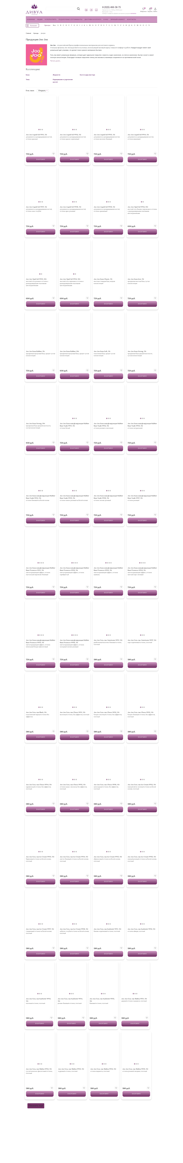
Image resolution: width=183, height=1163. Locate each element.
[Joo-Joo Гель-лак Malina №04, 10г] (104, 1050)
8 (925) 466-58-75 (111, 7)
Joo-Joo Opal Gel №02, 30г (138, 207)
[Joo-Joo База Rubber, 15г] (40, 332)
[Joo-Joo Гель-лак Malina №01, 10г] (135, 980)
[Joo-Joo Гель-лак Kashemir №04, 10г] (71, 980)
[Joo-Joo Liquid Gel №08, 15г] (74, 187)
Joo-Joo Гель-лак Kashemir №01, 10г (107, 929)
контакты (133, 13)
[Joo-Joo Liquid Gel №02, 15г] (74, 115)
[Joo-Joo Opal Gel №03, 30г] (40, 259)
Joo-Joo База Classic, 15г (103, 279)
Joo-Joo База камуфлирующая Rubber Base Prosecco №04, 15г (142, 569)
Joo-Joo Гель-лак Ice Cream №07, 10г (40, 929)
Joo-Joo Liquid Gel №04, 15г (138, 135)
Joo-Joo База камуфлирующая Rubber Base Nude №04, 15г (40, 497)
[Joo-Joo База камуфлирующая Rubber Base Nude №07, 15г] (142, 476)
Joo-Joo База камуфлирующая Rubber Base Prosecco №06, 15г (74, 641)
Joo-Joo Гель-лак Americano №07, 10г (142, 640)
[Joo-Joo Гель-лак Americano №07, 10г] (142, 620)
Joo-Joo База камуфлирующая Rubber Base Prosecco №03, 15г (108, 569)
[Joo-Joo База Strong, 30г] (40, 404)
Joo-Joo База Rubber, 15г (35, 351)
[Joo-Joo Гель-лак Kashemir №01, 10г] (108, 909)
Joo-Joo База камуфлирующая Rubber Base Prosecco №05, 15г (40, 641)
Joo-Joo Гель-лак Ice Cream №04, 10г (74, 857)
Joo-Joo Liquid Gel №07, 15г (36, 207)
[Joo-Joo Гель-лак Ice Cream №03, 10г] (40, 837)
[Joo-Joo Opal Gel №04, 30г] (74, 259)
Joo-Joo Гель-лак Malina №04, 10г (103, 1069)
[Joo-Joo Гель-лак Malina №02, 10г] (40, 1050)
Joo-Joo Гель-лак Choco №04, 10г (39, 785)
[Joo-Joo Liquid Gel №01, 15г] (40, 115)
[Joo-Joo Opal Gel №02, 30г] (142, 187)
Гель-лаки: (30, 91)
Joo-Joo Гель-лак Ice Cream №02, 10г (142, 785)
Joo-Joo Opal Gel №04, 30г (70, 279)
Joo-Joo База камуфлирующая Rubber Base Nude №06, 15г (108, 497)
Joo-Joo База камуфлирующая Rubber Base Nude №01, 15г (74, 425)
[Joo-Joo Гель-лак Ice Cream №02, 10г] (142, 765)
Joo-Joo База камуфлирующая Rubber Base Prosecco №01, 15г (40, 569)
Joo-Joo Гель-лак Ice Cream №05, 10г (108, 857)
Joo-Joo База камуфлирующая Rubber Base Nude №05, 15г (74, 497)
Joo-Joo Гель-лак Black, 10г (36, 712)
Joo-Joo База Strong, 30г (35, 423)
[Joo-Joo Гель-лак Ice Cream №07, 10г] (40, 909)
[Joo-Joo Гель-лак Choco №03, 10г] (142, 693)
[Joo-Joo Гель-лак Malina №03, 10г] (72, 1050)
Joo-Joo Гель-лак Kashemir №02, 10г (141, 929)
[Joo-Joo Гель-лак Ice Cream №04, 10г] (74, 837)
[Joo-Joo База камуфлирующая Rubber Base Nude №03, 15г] (142, 404)
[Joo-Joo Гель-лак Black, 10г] (40, 693)
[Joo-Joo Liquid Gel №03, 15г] (108, 115)
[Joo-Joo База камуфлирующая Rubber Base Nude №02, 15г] (108, 404)
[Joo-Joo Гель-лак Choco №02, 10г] (108, 693)
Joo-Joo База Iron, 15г (136, 279)
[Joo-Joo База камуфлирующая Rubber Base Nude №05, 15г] (74, 476)
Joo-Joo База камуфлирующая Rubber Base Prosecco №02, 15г (74, 569)
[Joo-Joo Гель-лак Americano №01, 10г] (108, 620)
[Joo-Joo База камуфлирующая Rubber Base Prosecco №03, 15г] (108, 548)
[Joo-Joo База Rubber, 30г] (74, 332)
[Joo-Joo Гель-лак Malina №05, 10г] (136, 1050)
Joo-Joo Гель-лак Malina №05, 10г (135, 1069)
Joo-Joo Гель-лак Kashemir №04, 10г (70, 1000)
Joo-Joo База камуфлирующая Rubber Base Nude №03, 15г (142, 425)
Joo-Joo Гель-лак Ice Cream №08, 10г (74, 929)
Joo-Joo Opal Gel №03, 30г (36, 279)
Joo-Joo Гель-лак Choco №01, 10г (72, 712)
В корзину (40, 159)
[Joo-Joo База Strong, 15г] (142, 332)
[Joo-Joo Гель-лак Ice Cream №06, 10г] (142, 837)
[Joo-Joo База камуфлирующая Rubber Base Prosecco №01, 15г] (40, 548)
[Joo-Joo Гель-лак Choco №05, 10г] (74, 765)
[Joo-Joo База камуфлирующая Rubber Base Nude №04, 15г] (40, 476)
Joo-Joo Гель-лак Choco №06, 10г (107, 785)
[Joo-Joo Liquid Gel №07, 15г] (40, 187)
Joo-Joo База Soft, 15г (102, 351)
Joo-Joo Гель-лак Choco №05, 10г (73, 785)
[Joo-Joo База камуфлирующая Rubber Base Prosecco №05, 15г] (40, 620)
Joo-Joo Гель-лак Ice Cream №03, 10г (40, 857)
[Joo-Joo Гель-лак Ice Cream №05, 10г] (108, 837)
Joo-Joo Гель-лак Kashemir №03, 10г (38, 1000)
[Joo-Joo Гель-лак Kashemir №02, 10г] (142, 909)
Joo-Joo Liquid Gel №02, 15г (70, 135)
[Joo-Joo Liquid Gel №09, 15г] (108, 187)
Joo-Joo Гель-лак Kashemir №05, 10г (102, 1000)
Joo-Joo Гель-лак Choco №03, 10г (141, 712)
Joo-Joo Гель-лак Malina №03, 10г (71, 1069)
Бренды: (47, 25)
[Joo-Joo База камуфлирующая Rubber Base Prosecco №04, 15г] (142, 548)
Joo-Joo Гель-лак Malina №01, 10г (134, 999)
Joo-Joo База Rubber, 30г (69, 351)
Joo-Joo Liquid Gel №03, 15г (104, 135)
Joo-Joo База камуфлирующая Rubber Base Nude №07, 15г (142, 497)
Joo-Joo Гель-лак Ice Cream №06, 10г (142, 857)
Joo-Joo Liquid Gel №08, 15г (70, 207)
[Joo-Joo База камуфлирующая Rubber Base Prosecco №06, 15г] (74, 620)
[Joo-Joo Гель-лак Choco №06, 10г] (108, 765)
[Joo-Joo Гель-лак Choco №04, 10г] (40, 765)
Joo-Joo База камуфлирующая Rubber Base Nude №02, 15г (108, 425)
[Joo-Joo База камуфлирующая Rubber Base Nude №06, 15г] (108, 476)
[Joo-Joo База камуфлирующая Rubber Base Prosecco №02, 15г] (74, 548)
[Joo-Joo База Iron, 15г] (142, 259)
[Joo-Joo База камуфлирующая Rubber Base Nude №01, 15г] (74, 404)
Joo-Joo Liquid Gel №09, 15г (104, 207)
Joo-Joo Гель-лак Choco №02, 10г (107, 712)
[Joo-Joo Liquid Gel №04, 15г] (142, 115)
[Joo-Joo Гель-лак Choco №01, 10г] (74, 693)
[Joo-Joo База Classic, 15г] (108, 259)
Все (54, 25)
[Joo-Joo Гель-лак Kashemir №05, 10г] (103, 980)
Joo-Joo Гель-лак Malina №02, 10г (39, 1069)
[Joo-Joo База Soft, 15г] (108, 332)
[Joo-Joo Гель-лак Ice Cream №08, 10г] (74, 909)
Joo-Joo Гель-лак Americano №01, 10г (108, 640)
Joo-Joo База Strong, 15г (137, 351)
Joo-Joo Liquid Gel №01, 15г (36, 135)
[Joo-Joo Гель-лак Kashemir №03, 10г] (39, 980)
